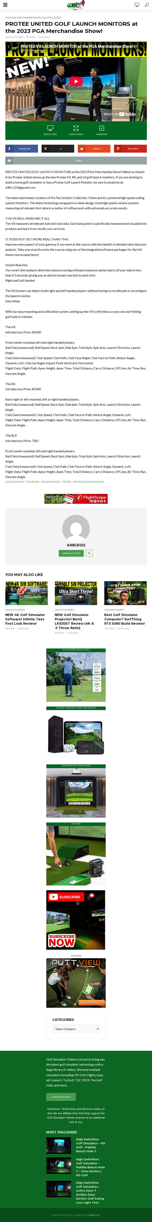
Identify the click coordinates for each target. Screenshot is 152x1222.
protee (66, 481)
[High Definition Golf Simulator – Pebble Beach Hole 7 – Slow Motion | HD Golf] (59, 1165)
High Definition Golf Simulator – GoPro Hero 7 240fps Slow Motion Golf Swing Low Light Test (90, 1192)
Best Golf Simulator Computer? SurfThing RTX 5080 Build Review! (124, 619)
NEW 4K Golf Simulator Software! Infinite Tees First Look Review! (25, 619)
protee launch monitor (89, 481)
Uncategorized (51, 17)
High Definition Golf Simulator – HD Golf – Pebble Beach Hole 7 (90, 1145)
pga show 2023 (50, 481)
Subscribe (101, 134)
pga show (32, 481)
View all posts (71, 553)
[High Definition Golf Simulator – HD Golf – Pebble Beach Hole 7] (59, 1145)
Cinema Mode (76, 134)
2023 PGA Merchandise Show (23, 17)
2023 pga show (14, 481)
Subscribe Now (61, 1096)
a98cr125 (94, 1215)
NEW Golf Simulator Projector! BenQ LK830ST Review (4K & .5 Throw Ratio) (74, 621)
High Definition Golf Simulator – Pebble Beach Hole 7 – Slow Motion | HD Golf (90, 1167)
